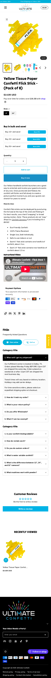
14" (13, 113)
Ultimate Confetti (23, 668)
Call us (32, 342)
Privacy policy (20, 672)
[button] (44, 7)
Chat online (14, 342)
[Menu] (5, 7)
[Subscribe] (45, 634)
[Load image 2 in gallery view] (17, 67)
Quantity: (8, 155)
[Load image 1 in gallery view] (7, 67)
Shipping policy (8, 675)
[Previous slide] (40, 68)
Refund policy (8, 672)
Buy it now (25, 178)
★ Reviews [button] (49, 341)
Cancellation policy (40, 675)
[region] (25, 43)
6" (6, 113)
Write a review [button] (25, 509)
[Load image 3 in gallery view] (27, 67)
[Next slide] (45, 68)
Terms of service (33, 672)
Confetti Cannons (19, 219)
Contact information (23, 675)
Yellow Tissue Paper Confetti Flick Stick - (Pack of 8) (15, 567)
